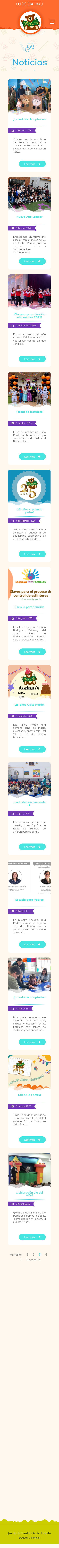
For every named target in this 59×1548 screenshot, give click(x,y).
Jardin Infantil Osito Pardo (29, 1533)
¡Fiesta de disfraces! (29, 411)
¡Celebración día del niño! (29, 1194)
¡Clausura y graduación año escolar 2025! (29, 315)
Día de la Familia (29, 1095)
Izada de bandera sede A (29, 803)
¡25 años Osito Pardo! (29, 704)
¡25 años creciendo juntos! (29, 511)
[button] (52, 22)
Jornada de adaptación (29, 997)
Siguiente (33, 1259)
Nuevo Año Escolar (29, 216)
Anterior (16, 1254)
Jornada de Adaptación (29, 119)
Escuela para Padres (29, 899)
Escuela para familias (29, 607)
